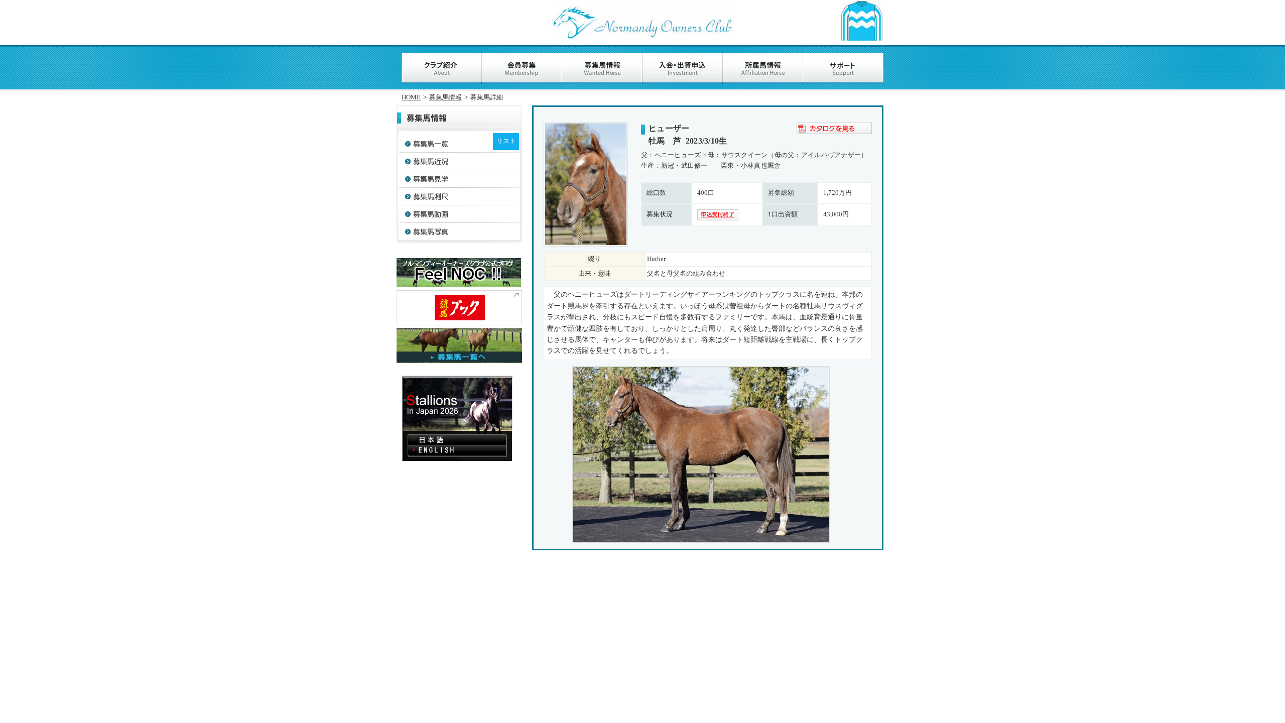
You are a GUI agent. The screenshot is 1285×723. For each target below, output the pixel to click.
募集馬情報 (445, 97)
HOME (411, 97)
